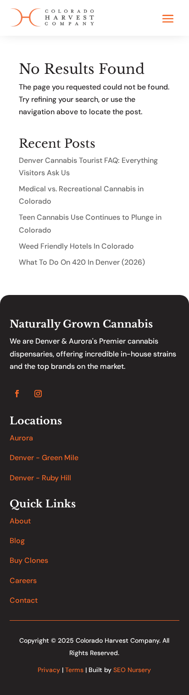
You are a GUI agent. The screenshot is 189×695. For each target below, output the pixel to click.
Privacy (49, 670)
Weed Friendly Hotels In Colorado (76, 246)
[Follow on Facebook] (17, 393)
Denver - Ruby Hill (40, 478)
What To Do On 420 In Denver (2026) (82, 262)
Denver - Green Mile (44, 457)
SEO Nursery (132, 670)
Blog (17, 540)
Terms (74, 670)
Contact (24, 600)
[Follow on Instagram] (38, 393)
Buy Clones (29, 560)
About (20, 521)
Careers (23, 580)
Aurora (21, 438)
